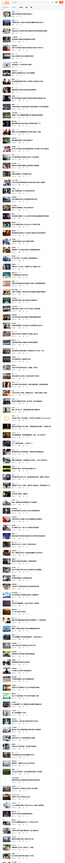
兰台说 (13, 29)
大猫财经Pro (14, 668)
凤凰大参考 (14, 550)
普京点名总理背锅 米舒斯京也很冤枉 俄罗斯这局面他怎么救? (29, 98)
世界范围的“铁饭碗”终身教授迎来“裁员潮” (24, 39)
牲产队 (13, 155)
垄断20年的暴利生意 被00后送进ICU (22, 14)
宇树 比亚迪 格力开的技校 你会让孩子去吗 (24, 645)
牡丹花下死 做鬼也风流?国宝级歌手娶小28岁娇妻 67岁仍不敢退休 (30, 149)
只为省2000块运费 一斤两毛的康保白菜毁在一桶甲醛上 (27, 772)
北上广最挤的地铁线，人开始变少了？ (22, 443)
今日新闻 (21, 7)
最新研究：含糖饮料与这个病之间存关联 (23, 763)
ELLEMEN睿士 (15, 62)
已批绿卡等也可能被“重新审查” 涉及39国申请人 (25, 830)
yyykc (13, 390)
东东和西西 (14, 163)
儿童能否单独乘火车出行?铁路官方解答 (23, 241)
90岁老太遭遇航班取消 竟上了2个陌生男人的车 (25, 822)
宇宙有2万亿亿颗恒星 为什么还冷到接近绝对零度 (25, 687)
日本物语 (14, 702)
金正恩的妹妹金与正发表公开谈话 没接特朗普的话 (26, 511)
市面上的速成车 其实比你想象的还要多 (23, 56)
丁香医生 (14, 188)
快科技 (13, 534)
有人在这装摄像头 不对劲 (19, 713)
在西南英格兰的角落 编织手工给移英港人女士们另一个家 (28, 351)
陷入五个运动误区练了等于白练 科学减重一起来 (25, 696)
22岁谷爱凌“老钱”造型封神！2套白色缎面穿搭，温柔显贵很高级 (30, 384)
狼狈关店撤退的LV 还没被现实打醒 (21, 174)
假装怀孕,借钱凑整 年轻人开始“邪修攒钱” (23, 73)
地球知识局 (14, 138)
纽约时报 (14, 323)
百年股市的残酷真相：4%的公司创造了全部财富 (25, 603)
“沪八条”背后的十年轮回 (19, 612)
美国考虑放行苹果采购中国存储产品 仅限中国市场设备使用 (28, 536)
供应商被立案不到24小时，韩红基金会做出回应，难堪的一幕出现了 (31, 477)
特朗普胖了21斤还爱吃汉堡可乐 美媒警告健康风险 (26, 250)
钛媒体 (13, 104)
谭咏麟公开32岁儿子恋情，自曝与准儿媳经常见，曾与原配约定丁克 (31, 485)
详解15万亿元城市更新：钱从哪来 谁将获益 (24, 746)
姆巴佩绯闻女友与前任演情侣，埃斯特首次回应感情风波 (27, 452)
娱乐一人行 (14, 542)
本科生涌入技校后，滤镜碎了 (20, 494)
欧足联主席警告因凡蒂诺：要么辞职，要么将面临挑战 (27, 401)
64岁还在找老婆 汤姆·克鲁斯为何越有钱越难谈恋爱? (26, 317)
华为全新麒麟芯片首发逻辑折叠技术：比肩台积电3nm (27, 637)
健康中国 (14, 693)
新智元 (13, 214)
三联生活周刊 (14, 113)
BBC (13, 87)
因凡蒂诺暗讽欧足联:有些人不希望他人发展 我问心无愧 (27, 81)
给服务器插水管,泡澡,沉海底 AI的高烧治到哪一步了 (26, 123)
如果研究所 (14, 517)
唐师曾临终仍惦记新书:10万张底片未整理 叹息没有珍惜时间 (29, 233)
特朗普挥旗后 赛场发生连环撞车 (21, 662)
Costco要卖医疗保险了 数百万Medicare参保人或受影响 (28, 805)
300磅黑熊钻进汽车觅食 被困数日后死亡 (23, 755)
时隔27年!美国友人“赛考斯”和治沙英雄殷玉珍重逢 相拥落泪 (28, 292)
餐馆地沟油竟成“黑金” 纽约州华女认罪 (22, 839)
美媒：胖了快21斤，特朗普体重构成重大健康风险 (26, 410)
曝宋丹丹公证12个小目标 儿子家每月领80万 (24, 544)
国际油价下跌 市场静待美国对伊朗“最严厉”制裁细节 (26, 729)
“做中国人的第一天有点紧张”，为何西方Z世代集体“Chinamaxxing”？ (32, 418)
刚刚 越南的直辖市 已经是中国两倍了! (22, 140)
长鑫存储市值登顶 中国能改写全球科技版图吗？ (25, 342)
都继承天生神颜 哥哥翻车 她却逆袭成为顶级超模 (25, 165)
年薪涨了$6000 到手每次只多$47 (21, 797)
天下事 (13, 500)
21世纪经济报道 (15, 778)
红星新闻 (14, 230)
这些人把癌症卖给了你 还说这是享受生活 (23, 191)
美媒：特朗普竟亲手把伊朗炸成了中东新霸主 (24, 502)
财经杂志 (14, 256)
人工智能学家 (14, 37)
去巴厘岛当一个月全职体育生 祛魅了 (22, 64)
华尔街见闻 (14, 205)
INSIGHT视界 (15, 180)
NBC (13, 752)
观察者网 (14, 559)
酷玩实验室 (14, 121)
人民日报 (14, 710)
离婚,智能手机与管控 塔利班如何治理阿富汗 (24, 90)
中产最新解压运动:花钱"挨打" (20, 275)
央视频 (13, 853)
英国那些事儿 (14, 45)
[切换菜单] (2, 9)
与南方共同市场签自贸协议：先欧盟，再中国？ (25, 367)
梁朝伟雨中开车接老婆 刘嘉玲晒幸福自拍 (23, 654)
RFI (12, 332)
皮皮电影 (14, 146)
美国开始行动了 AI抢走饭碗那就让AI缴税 (23, 738)
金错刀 (13, 12)
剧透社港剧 (14, 651)
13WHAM (14, 837)
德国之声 (14, 340)
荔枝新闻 (14, 222)
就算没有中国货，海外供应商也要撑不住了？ (24, 468)
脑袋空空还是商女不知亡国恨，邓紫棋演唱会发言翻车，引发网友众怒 (31, 426)
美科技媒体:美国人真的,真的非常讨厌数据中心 (25, 300)
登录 (56, 2)
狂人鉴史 (14, 626)
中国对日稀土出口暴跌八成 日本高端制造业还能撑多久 (27, 519)
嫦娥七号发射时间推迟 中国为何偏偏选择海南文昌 (26, 628)
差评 (13, 54)
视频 (26, 7)
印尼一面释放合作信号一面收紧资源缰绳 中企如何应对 (27, 553)
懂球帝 (13, 79)
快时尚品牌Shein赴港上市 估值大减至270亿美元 (25, 376)
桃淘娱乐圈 (14, 315)
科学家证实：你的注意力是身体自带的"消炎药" (25, 721)
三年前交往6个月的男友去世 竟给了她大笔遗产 (25, 788)
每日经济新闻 (14, 592)
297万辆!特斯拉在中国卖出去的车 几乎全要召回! (25, 157)
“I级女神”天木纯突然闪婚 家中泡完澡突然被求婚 (25, 586)
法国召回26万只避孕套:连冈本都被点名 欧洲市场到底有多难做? (29, 31)
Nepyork (14, 828)
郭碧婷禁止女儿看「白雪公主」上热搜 (22, 847)
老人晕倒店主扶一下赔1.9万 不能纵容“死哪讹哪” (25, 527)
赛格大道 (14, 811)
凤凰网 (13, 20)
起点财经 (14, 736)
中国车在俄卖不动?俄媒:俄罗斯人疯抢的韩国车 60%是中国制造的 (30, 107)
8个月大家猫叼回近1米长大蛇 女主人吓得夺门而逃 (26, 224)
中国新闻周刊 (14, 508)
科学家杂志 (14, 719)
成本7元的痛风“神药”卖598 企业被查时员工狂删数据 (26, 569)
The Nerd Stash (15, 795)
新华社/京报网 (15, 289)
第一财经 (14, 567)
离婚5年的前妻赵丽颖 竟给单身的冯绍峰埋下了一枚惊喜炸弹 (29, 620)
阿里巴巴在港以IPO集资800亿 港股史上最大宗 (25, 334)
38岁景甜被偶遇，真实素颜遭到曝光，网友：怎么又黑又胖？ (29, 435)
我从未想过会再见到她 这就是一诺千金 (23, 856)
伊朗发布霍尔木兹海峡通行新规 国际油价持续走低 (26, 780)
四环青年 (14, 525)
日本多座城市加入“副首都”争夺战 (21, 359)
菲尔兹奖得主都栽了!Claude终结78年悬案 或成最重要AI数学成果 (30, 216)
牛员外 (13, 382)
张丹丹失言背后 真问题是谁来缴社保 (22, 814)
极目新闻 (14, 247)
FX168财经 (14, 727)
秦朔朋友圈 (14, 609)
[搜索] (52, 2)
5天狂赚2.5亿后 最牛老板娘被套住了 (22, 670)
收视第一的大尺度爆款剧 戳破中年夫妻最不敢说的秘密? (27, 115)
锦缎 (13, 601)
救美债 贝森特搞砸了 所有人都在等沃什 (23, 207)
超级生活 (14, 820)
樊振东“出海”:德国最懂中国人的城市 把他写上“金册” (26, 132)
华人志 (13, 130)
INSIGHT (14, 845)
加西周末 (14, 786)
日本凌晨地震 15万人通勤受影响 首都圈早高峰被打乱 (27, 704)
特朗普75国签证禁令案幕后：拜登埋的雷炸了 (24, 561)
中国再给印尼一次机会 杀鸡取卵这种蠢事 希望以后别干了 (28, 22)
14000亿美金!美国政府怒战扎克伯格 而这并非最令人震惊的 (28, 182)
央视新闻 (14, 239)
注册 (61, 2)
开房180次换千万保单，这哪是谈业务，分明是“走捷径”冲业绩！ (30, 393)
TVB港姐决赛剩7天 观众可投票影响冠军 (23, 679)
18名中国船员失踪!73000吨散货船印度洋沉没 (24, 199)
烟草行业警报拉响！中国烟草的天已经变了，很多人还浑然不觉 (29, 460)
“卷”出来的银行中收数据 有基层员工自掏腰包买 (25, 595)
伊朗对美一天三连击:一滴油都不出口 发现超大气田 (26, 266)
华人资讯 (14, 803)
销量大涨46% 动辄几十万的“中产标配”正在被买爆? (26, 309)
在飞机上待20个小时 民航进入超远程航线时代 (25, 258)
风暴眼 (13, 769)
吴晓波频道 (14, 643)
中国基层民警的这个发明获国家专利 (22, 578)
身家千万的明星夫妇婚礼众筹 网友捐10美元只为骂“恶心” (28, 48)
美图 (31, 7)
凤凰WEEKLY (14, 71)
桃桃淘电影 (14, 584)
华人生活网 (14, 862)
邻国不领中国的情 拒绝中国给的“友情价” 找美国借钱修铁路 (28, 283)
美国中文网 (14, 761)
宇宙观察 (14, 685)
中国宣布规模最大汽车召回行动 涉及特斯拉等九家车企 (27, 325)
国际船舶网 (14, 197)
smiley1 (13, 424)
